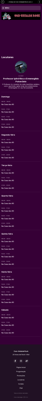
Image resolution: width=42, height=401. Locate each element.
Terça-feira (6, 165)
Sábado (4, 310)
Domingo (5, 97)
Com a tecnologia (18, 397)
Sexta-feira (6, 272)
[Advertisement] (21, 35)
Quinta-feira (7, 234)
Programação (21, 371)
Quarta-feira (7, 196)
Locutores (21, 380)
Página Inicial (21, 367)
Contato (21, 384)
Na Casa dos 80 (7, 104)
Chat (21, 388)
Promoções (21, 376)
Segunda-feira (8, 135)
